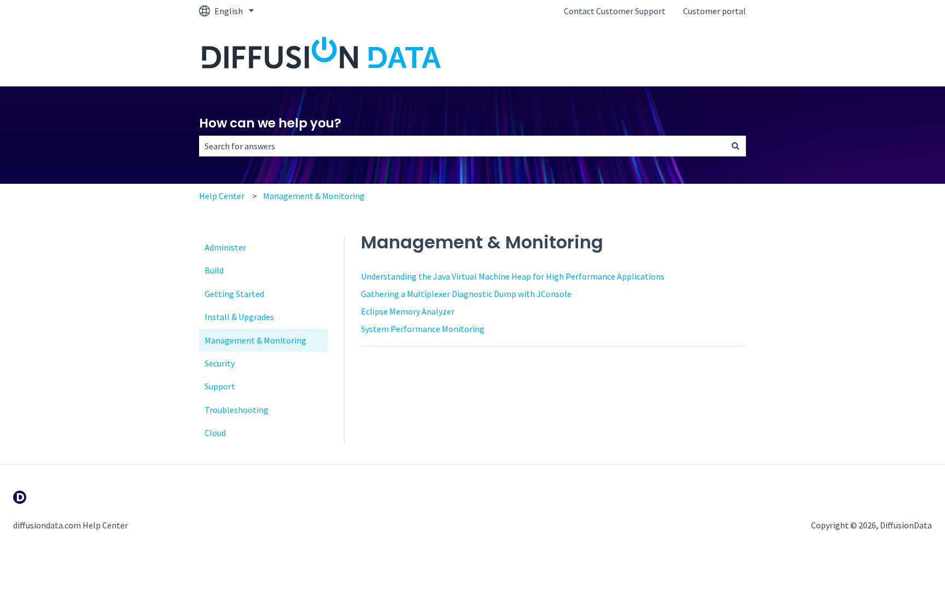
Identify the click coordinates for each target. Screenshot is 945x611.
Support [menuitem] (220, 386)
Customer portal (714, 10)
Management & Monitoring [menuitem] (255, 340)
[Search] (735, 146)
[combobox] (462, 146)
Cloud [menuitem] (215, 432)
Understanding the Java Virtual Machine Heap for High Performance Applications (512, 276)
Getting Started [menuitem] (234, 293)
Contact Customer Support (615, 10)
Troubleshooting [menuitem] (237, 409)
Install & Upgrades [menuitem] (239, 316)
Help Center (221, 195)
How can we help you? (270, 123)
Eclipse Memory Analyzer (407, 311)
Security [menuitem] (220, 363)
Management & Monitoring (314, 195)
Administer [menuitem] (225, 247)
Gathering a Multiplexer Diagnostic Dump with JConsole (466, 293)
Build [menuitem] (214, 270)
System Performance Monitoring (423, 328)
